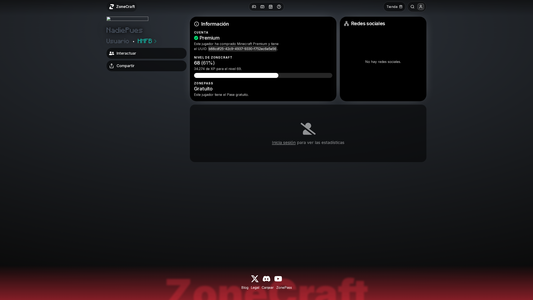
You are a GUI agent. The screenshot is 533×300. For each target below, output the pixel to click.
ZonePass (284, 287)
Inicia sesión (284, 142)
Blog (244, 287)
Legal (255, 287)
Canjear (268, 287)
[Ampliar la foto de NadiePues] (127, 22)
